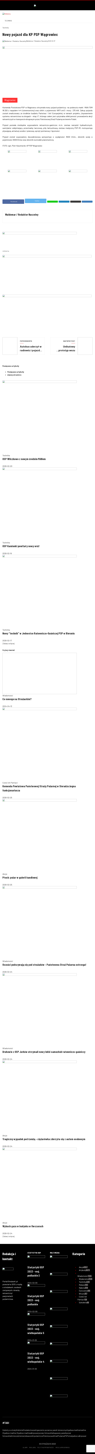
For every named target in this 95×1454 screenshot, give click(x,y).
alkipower (34, 1433)
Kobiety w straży (9, 1430)
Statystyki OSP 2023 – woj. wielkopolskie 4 (35, 1357)
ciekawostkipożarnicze (33, 1436)
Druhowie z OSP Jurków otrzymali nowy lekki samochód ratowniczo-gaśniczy (43, 1051)
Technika (8, 21)
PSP (66, 1436)
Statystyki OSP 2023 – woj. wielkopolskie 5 (35, 1328)
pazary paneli (60, 1433)
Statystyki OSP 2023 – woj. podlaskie (35, 1300)
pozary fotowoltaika (46, 1433)
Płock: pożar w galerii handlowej (19, 877)
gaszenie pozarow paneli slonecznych (52, 1430)
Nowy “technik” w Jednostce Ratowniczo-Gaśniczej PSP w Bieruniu (38, 633)
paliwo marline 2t (11, 1433)
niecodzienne (18, 1436)
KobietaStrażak (22, 1430)
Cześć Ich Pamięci (10, 782)
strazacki (33, 1430)
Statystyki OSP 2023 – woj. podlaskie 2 (35, 1271)
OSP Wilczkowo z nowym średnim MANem (24, 458)
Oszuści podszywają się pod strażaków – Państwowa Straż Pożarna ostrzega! (44, 964)
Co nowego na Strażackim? (17, 699)
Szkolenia (83, 1302)
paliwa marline (74, 1430)
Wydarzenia (84, 1279)
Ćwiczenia (83, 1291)
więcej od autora (14, 375)
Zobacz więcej (8, 643)
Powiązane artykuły (15, 372)
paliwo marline (24, 1433)
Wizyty (82, 1293)
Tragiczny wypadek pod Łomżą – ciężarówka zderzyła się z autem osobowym (43, 1139)
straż (70, 1436)
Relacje (82, 1285)
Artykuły (82, 1270)
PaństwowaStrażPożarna (53, 1436)
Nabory (82, 1288)
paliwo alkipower (79, 1436)
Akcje (4, 874)
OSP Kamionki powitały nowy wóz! (21, 546)
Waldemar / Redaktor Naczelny (21, 214)
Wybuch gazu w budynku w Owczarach (22, 1226)
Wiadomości (7, 695)
